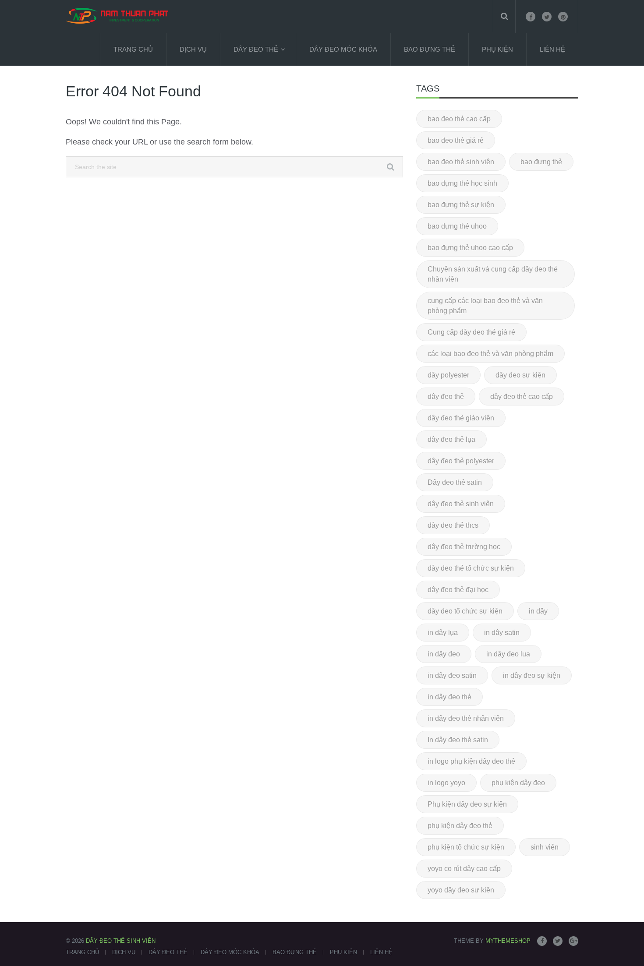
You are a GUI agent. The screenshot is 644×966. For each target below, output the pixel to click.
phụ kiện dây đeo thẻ (460, 825)
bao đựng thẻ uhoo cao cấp (470, 247)
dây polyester (448, 375)
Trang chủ (133, 49)
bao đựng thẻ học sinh (462, 183)
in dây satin (502, 632)
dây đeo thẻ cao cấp (521, 396)
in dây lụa (443, 632)
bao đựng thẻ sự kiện (461, 204)
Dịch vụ (193, 49)
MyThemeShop (508, 941)
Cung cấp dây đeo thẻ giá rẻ (471, 332)
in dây (538, 611)
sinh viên (545, 847)
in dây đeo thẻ (449, 697)
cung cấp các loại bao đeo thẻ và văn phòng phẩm (485, 305)
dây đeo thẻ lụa (451, 439)
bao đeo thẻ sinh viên (461, 162)
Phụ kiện (497, 49)
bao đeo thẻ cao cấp (459, 119)
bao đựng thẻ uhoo (457, 226)
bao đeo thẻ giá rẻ (456, 140)
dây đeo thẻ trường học (464, 546)
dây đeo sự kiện (520, 375)
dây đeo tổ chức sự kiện (465, 611)
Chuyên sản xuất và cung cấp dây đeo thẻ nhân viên (493, 274)
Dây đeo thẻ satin (455, 482)
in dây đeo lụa (508, 654)
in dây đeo (444, 654)
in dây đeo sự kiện (531, 675)
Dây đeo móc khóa (343, 49)
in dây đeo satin (452, 675)
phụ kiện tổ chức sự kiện (466, 847)
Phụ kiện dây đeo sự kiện (467, 804)
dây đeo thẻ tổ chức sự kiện (471, 568)
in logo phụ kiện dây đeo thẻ (471, 761)
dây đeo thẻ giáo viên (461, 418)
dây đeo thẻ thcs (453, 525)
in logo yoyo (446, 782)
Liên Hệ (552, 49)
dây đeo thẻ (446, 396)
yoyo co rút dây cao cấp (464, 868)
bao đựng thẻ (541, 162)
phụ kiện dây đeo (518, 782)
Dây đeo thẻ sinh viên (121, 941)
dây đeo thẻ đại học (458, 589)
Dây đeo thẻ (256, 49)
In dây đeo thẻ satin (458, 740)
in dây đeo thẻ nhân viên (466, 718)
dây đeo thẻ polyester (461, 461)
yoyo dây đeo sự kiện (461, 890)
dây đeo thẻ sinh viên (461, 504)
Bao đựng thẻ (429, 49)
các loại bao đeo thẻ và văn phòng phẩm (490, 353)
